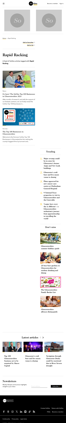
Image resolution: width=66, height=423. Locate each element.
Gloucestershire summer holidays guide (50, 247)
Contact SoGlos (45, 408)
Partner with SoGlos (57, 408)
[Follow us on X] (16, 411)
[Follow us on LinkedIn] (21, 411)
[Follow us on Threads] (8, 411)
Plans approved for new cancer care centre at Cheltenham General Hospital (52, 184)
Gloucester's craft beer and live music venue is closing (51, 174)
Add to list (30, 45)
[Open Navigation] (4, 4)
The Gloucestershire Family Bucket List (49, 291)
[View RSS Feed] (34, 411)
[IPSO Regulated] (9, 400)
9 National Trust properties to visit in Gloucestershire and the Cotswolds (52, 196)
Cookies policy (6, 419)
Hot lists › (5, 129)
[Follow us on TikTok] (29, 411)
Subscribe (56, 386)
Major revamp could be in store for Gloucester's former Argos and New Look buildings (52, 163)
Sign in (61, 3)
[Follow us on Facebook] (4, 411)
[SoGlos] (33, 3)
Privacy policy (15, 419)
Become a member (52, 3)
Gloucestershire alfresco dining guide (49, 310)
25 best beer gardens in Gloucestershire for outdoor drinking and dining (50, 269)
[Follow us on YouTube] (25, 411)
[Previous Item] (40, 337)
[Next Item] (43, 337)
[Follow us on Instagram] (12, 411)
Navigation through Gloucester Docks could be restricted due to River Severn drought (54, 361)
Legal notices (23, 419)
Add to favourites (28, 42)
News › (5, 91)
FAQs (48, 412)
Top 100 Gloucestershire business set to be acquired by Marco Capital (11, 361)
